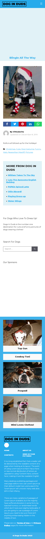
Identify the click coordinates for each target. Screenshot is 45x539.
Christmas (10, 149)
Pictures (29, 152)
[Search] (35, 248)
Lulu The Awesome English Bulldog (21, 181)
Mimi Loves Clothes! (22, 425)
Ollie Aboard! (15, 192)
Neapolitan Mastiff (16, 152)
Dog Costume (27, 149)
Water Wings (15, 201)
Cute (18, 149)
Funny (38, 149)
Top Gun (22, 348)
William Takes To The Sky (21, 175)
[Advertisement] (22, 33)
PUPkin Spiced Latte (18, 187)
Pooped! (22, 391)
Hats (5, 152)
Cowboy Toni (22, 356)
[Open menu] (41, 3)
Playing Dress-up (17, 196)
